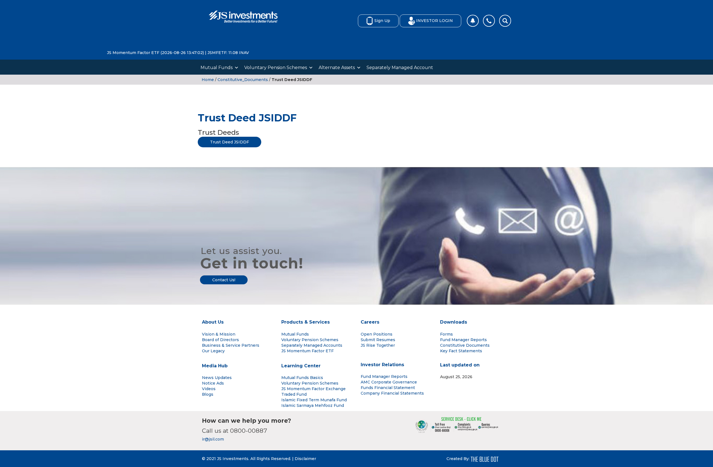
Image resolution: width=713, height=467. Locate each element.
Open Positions (376, 334)
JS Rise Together (378, 345)
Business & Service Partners (230, 345)
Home (208, 79)
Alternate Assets (337, 67)
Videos (209, 388)
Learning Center (301, 365)
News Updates (217, 377)
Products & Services (305, 322)
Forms (446, 334)
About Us (213, 322)
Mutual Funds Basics (302, 377)
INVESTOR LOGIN (434, 20)
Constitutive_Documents (243, 79)
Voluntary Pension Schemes (275, 67)
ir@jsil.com (213, 439)
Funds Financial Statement (388, 387)
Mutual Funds (217, 67)
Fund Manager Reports (463, 339)
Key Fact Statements (461, 350)
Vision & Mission (218, 334)
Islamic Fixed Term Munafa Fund (314, 399)
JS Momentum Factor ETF (307, 350)
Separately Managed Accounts (311, 345)
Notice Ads (213, 383)
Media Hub (215, 365)
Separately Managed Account (400, 67)
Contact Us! (223, 279)
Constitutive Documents (465, 345)
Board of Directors (220, 339)
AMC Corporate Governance (389, 382)
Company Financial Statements (392, 393)
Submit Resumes (378, 339)
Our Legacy (213, 350)
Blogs (207, 394)
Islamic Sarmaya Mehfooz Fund (312, 405)
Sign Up (382, 20)
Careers (370, 322)
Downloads (453, 322)
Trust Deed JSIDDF (229, 142)
